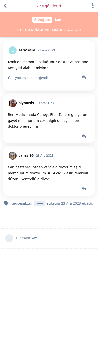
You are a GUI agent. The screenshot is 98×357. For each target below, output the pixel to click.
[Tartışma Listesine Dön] (5, 6)
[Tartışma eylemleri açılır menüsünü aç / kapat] (93, 6)
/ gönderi (47, 5)
